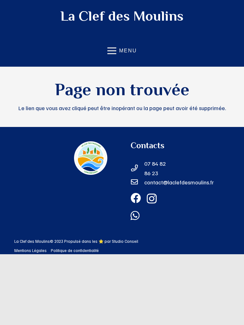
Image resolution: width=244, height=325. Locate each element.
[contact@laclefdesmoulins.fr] (137, 182)
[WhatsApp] (135, 215)
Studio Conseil (125, 241)
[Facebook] (136, 198)
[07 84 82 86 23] (137, 168)
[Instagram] (152, 198)
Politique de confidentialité (75, 250)
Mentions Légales (30, 250)
